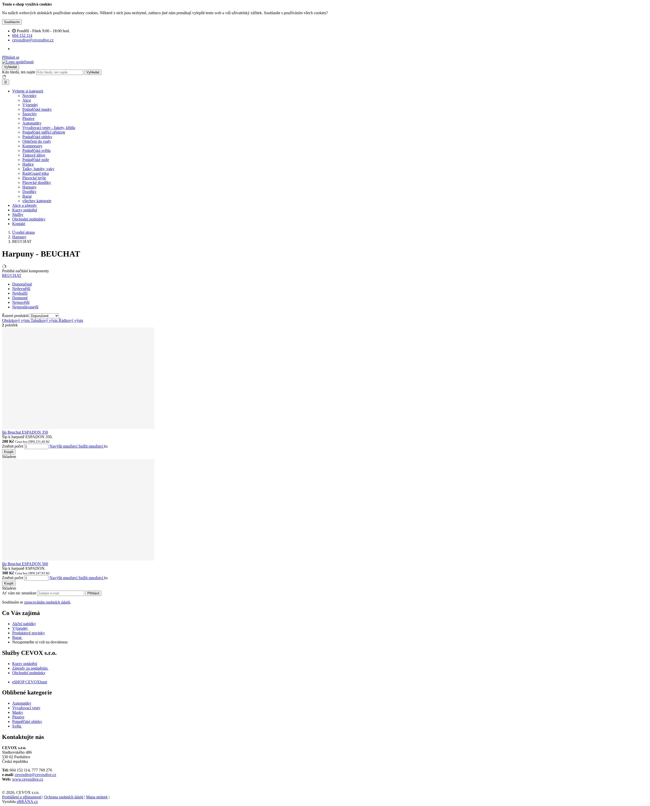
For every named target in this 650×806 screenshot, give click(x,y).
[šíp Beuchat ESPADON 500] (78, 559)
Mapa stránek (97, 797)
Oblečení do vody (36, 141)
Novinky (29, 95)
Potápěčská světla (36, 150)
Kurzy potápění (24, 210)
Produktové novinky (28, 633)
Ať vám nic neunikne (19, 593)
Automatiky (31, 123)
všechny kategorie (36, 201)
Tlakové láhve (33, 155)
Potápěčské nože (35, 159)
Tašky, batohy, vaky (38, 169)
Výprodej (30, 105)
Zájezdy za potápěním (29, 668)
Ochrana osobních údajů (63, 797)
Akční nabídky (24, 624)
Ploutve (28, 118)
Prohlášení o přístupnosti (21, 797)
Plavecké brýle (34, 178)
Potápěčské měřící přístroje (43, 132)
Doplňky (29, 191)
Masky (17, 712)
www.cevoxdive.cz (27, 779)
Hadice (28, 164)
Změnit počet (12, 446)
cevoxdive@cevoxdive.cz (35, 774)
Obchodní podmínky (28, 219)
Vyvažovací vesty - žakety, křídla (48, 127)
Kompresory (32, 146)
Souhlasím (12, 22)
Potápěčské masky (37, 109)
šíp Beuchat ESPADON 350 (25, 432)
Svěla (17, 726)
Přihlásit (93, 593)
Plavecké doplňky (36, 182)
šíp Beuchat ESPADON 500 (25, 564)
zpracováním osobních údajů (47, 602)
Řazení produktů (16, 315)
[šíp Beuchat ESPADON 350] (78, 427)
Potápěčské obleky (37, 137)
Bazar (27, 196)
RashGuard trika (35, 173)
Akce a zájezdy (24, 205)
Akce (26, 100)
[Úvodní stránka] (18, 62)
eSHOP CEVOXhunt (29, 682)
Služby (17, 214)
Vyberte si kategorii (27, 91)
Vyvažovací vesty (26, 708)
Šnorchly (29, 114)
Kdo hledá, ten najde (18, 72)
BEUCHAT (11, 275)
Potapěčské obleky (27, 721)
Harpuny (29, 187)
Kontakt (18, 224)
